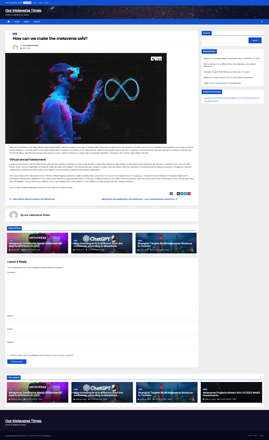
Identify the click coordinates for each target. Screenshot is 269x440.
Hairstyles (208, 98)
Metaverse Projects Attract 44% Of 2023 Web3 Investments (228, 77)
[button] (262, 22)
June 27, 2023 (145, 399)
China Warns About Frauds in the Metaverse (34, 199)
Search (206, 33)
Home (35, 3)
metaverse (138, 176)
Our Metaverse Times (23, 10)
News (41, 3)
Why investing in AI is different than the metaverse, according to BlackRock (98, 245)
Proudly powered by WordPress (15, 435)
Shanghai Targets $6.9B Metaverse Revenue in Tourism (165, 245)
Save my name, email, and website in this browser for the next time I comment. (41, 355)
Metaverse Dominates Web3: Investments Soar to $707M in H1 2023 (35, 245)
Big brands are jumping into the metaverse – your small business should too (138, 199)
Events (47, 3)
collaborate (147, 164)
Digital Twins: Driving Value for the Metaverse (222, 83)
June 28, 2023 (16, 399)
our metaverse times (30, 45)
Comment (11, 272)
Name (10, 316)
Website (10, 342)
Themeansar (47, 435)
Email (10, 329)
